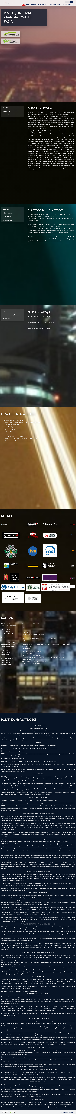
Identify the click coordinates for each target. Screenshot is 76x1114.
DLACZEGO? (6, 209)
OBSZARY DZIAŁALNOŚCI (47, 4)
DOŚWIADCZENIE (7, 213)
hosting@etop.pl (9, 646)
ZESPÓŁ (39, 4)
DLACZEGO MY (33, 4)
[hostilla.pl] (12, 1112)
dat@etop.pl (28, 648)
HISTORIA (5, 107)
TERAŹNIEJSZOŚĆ (7, 111)
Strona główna (64, 1112)
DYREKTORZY (6, 318)
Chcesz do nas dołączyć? (9, 315)
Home (24, 4)
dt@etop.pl (8, 654)
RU (66, 2)
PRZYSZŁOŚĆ (6, 115)
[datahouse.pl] (5, 1112)
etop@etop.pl (9, 634)
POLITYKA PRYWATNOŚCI (67, 4)
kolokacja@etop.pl (10, 642)
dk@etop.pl (8, 664)
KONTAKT (59, 4)
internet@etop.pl (10, 644)
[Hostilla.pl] (10, 41)
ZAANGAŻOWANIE (7, 220)
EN (69, 2)
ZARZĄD (5, 311)
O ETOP (27, 4)
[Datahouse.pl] (10, 33)
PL (71, 2)
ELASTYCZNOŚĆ (7, 216)
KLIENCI (54, 4)
